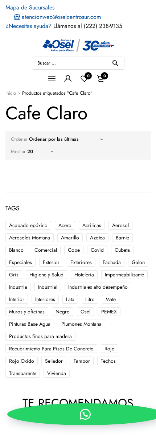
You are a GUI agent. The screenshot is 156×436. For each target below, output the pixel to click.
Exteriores (81, 262)
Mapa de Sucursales (29, 7)
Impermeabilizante (124, 274)
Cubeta (122, 250)
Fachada (112, 262)
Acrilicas (91, 225)
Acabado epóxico (28, 225)
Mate (111, 299)
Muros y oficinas (27, 311)
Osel (85, 311)
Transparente (22, 373)
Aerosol (120, 225)
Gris (14, 274)
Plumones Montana (81, 324)
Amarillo (70, 237)
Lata (70, 299)
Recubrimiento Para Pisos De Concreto (51, 348)
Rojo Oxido (21, 361)
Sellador (54, 361)
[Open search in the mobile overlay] (78, 63)
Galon (138, 262)
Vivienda (56, 373)
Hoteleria (84, 274)
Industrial (47, 287)
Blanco (16, 250)
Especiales (20, 262)
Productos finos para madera (40, 336)
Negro (63, 311)
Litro (90, 299)
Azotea (97, 237)
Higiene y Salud (46, 274)
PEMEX (109, 311)
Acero (64, 225)
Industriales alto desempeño (98, 287)
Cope (74, 250)
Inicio (10, 93)
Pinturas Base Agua (29, 324)
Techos (108, 361)
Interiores (45, 299)
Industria (18, 287)
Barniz (122, 237)
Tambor (82, 361)
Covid (97, 250)
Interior (16, 299)
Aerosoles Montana (29, 237)
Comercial (45, 250)
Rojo (109, 348)
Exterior (51, 262)
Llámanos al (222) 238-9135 (63, 26)
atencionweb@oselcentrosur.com (60, 17)
